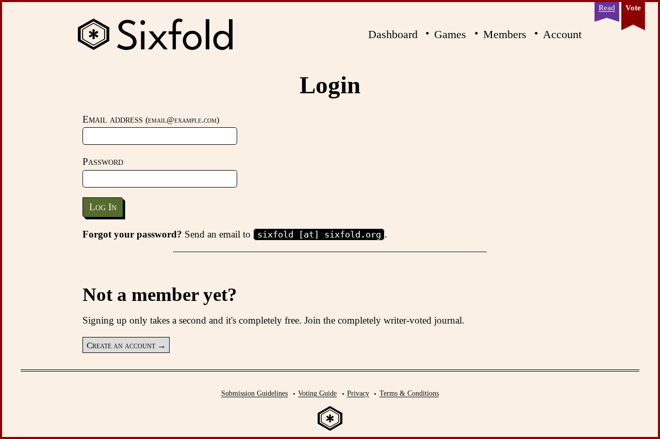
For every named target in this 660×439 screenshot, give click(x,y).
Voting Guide (317, 393)
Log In (103, 206)
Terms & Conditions (409, 393)
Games (450, 34)
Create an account (121, 345)
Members (504, 34)
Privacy (358, 393)
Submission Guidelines (254, 393)
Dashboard (393, 34)
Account (562, 34)
